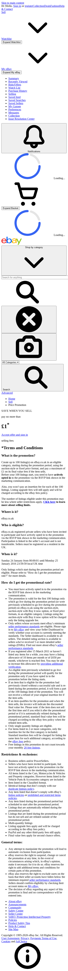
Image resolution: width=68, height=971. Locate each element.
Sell (3, 12)
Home (11, 398)
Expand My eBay (11, 72)
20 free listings (32, 747)
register (29, 5)
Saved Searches (17, 100)
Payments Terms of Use (43, 938)
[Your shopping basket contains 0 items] (27, 204)
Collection (38, 5)
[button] (32, 377)
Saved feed (14, 97)
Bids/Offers (14, 84)
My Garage (14, 106)
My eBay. (33, 886)
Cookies (5, 941)
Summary (13, 78)
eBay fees (17, 741)
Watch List (14, 87)
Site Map (13, 929)
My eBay (19, 629)
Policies (12, 920)
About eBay (15, 901)
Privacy (25, 938)
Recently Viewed (17, 81)
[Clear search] (28, 319)
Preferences (14, 109)
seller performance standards (24, 626)
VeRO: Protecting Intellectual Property (29, 916)
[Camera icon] (28, 347)
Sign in (17, 5)
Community (14, 907)
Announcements (17, 904)
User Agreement (10, 938)
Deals (47, 5)
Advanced (7, 392)
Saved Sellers (15, 103)
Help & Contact (17, 926)
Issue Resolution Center (21, 118)
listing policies (16, 795)
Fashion (54, 5)
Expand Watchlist (12, 42)
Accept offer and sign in (14, 434)
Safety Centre (15, 910)
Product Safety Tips (19, 923)
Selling (12, 93)
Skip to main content (12, 2)
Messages (13, 112)
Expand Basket (10, 208)
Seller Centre (15, 913)
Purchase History (17, 90)
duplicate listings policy (21, 788)
